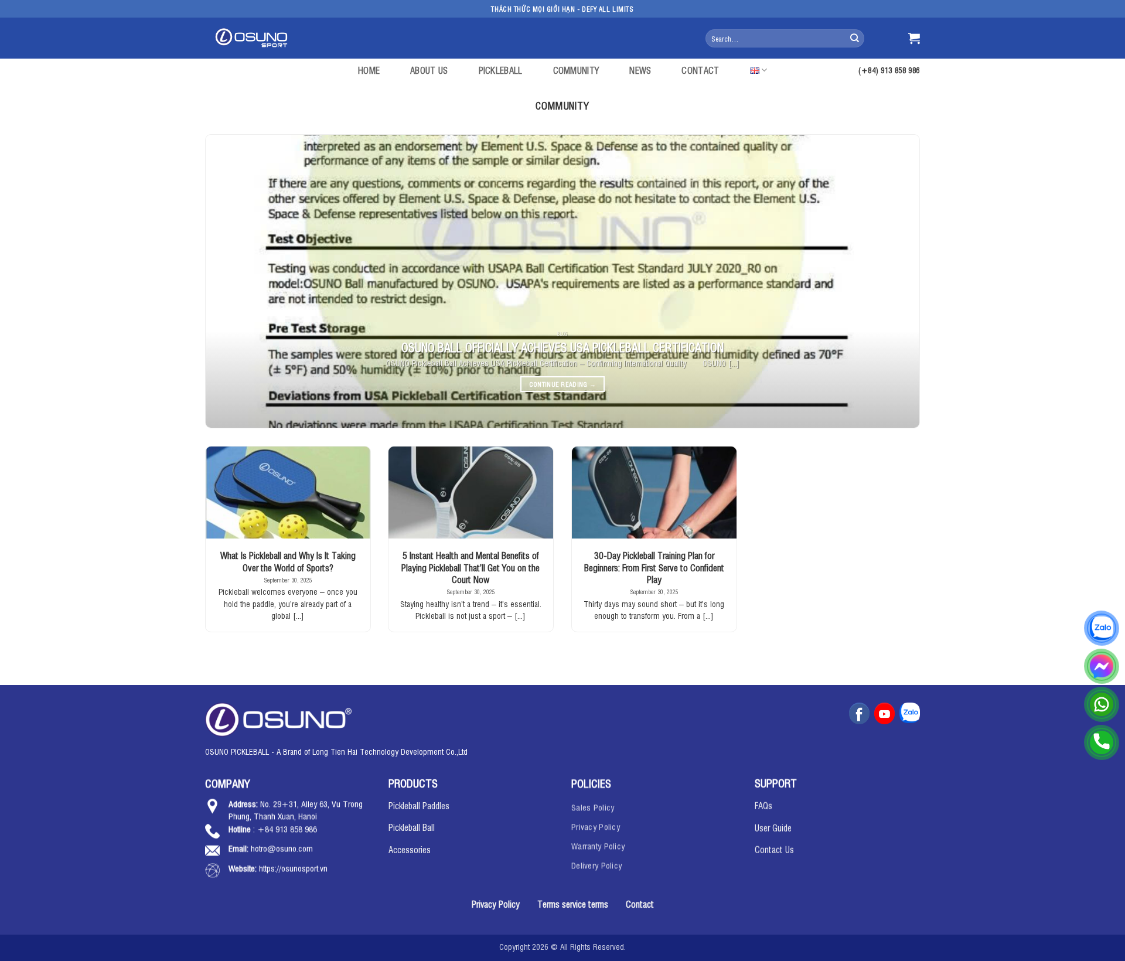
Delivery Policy (596, 864)
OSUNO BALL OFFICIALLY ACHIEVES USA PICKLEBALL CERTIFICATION (562, 347)
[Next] (890, 281)
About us (429, 70)
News (640, 70)
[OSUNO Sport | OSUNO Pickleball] (253, 38)
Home (369, 70)
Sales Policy (592, 806)
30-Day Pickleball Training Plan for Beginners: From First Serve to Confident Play (654, 567)
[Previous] (234, 281)
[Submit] (854, 38)
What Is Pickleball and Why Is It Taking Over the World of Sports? (288, 561)
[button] (914, 38)
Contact (700, 70)
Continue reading (562, 384)
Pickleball (501, 70)
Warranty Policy (598, 844)
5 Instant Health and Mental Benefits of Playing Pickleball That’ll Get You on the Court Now (470, 567)
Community (576, 70)
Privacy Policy (595, 825)
